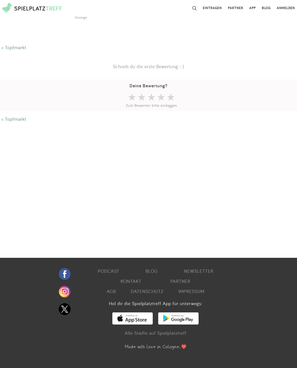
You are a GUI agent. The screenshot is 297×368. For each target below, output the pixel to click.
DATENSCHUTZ (147, 291)
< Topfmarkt (14, 47)
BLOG (266, 8)
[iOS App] (132, 323)
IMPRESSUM (191, 291)
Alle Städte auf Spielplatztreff (155, 333)
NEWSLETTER (198, 271)
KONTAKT (131, 281)
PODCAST (108, 271)
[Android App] (178, 323)
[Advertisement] (121, 187)
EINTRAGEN (212, 8)
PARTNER (235, 8)
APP (252, 8)
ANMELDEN (286, 8)
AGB (111, 291)
